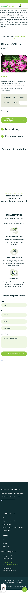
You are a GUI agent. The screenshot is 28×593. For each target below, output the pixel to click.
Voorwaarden (7, 524)
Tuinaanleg (6, 530)
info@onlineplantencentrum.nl (11, 564)
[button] (2, 54)
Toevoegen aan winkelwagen (9, 119)
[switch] (3, 589)
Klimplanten (10, 36)
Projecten (6, 543)
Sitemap (19, 582)
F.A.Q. (5, 540)
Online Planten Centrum (19, 586)
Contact (5, 518)
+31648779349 (7, 562)
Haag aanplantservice (9, 521)
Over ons (6, 546)
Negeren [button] (3, 27)
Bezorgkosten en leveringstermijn (13, 527)
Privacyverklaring (10, 580)
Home (4, 36)
